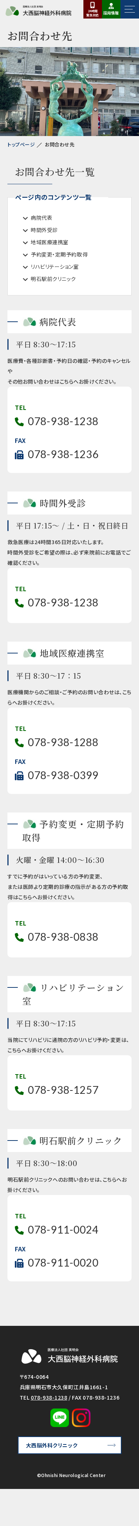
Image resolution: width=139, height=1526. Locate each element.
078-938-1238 (63, 421)
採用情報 (111, 13)
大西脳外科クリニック (52, 1445)
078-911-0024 (63, 1229)
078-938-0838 (63, 936)
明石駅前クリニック (53, 278)
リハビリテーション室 (55, 266)
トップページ (21, 144)
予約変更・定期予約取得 (59, 254)
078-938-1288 (63, 742)
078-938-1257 (63, 1089)
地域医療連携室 (50, 242)
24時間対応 (92, 13)
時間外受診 (44, 230)
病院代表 (41, 217)
